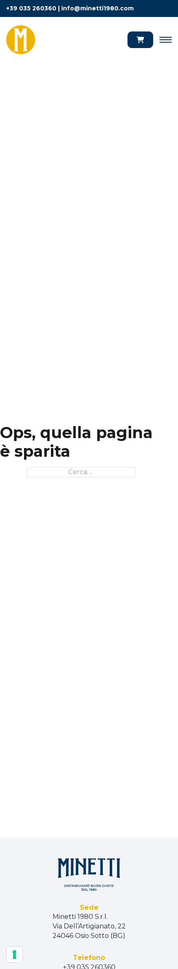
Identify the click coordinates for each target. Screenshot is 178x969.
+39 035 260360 (31, 8)
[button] (140, 40)
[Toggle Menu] (165, 40)
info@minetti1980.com (97, 8)
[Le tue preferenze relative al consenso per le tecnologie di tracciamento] (14, 954)
